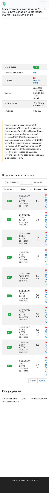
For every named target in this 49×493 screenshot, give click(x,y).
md (34, 72)
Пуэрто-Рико (37, 81)
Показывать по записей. (23, 182)
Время (23, 189)
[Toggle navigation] (43, 3)
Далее (42, 380)
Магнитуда (8, 189)
